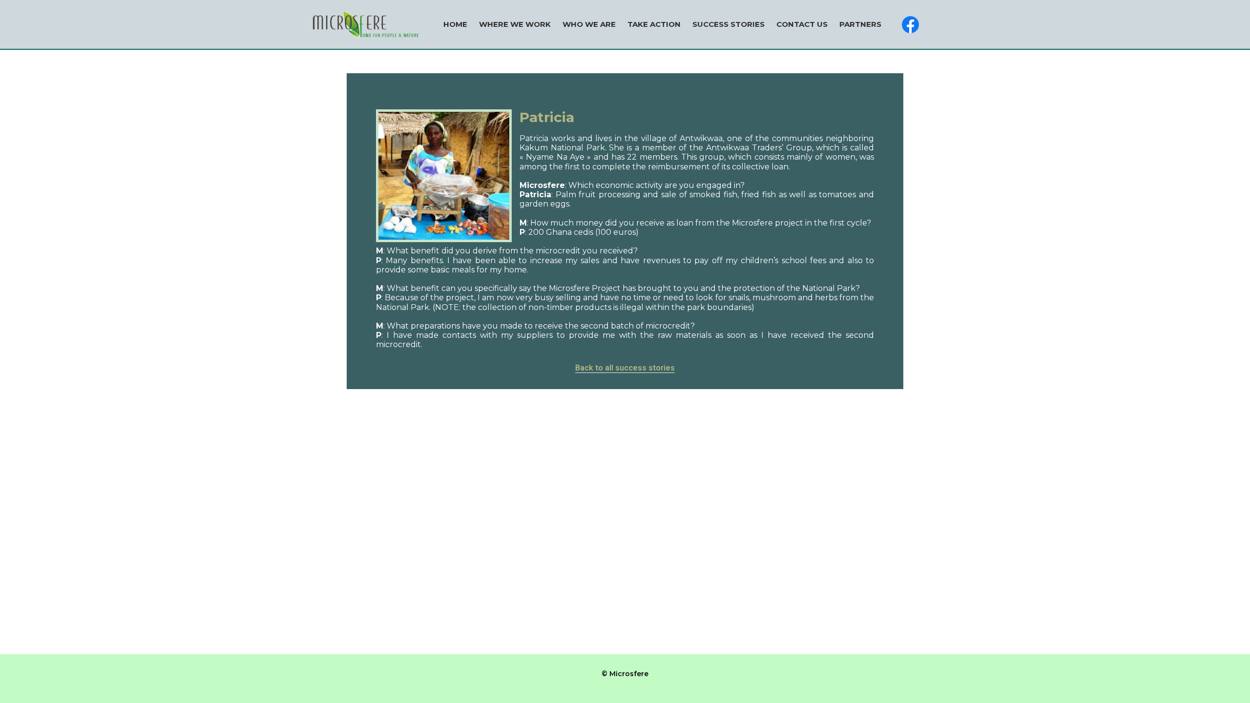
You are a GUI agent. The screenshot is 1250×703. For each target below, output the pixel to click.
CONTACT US (802, 24)
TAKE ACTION (654, 24)
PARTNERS (860, 24)
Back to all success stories (625, 367)
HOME (455, 24)
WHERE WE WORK (515, 24)
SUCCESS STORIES (728, 24)
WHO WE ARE (589, 24)
